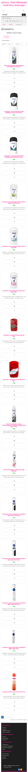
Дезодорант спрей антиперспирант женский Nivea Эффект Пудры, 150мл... (14, 648)
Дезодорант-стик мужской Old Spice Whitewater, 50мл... (14, 380)
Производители (5, 744)
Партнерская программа (7, 747)
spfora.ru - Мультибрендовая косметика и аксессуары (14, 4)
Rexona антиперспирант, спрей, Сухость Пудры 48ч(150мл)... (14, 470)
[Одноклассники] (21, 769)
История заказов (5, 755)
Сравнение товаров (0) (5, 40)
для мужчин (6, 37)
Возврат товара (5, 738)
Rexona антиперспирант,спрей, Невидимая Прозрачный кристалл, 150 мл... (14, 66)
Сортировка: (4, 44)
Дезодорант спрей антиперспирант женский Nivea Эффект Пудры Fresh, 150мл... (14, 603)
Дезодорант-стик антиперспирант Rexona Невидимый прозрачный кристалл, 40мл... (14, 156)
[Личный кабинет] (8, 21)
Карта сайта (4, 740)
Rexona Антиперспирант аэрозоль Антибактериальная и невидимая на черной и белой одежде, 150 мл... (14, 425)
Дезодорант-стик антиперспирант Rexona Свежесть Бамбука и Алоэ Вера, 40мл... (14, 202)
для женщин (6, 36)
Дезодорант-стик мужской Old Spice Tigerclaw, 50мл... (14, 335)
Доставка (4, 729)
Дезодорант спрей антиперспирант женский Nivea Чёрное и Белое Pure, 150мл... (14, 559)
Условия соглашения (6, 732)
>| (12, 717)
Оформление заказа (6, 730)
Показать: (17, 44)
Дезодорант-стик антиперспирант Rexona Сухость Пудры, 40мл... (14, 291)
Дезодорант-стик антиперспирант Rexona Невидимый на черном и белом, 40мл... (14, 112)
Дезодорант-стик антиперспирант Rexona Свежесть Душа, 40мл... (14, 246)
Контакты (4, 727)
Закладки (4, 757)
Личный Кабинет (5, 753)
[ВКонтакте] (19, 769)
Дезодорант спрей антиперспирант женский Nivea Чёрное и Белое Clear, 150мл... (14, 514)
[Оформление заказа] (21, 21)
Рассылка (4, 758)
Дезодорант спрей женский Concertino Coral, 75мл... (14, 692)
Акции (3, 749)
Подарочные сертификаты (7, 746)
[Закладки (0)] (10, 21)
